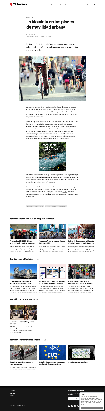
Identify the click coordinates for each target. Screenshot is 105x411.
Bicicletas (54, 5)
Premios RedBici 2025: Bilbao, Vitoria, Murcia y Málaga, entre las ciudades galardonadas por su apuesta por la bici (22, 244)
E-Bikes (61, 5)
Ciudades (82, 5)
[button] (54, 5)
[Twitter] (78, 405)
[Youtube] (69, 405)
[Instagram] (72, 405)
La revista (12, 390)
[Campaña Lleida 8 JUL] (52, 156)
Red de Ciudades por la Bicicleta (44, 112)
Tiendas (89, 5)
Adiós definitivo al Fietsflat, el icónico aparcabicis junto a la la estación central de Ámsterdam (21, 283)
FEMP (65, 192)
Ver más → (58, 219)
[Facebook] (75, 405)
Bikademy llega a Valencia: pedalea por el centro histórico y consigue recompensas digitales (51, 283)
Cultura (75, 5)
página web (30, 196)
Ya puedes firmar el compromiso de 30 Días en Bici (52, 242)
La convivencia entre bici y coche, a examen (22, 323)
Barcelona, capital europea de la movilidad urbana (21, 363)
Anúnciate (12, 393)
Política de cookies (21, 405)
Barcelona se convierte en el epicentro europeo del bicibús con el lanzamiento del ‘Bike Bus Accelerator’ (81, 284)
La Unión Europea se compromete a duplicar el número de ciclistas (52, 363)
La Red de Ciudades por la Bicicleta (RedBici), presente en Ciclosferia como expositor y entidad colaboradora (81, 244)
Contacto (12, 395)
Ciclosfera (32, 34)
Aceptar (92, 407)
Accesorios (68, 5)
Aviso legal (12, 405)
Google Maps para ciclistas (78, 362)
